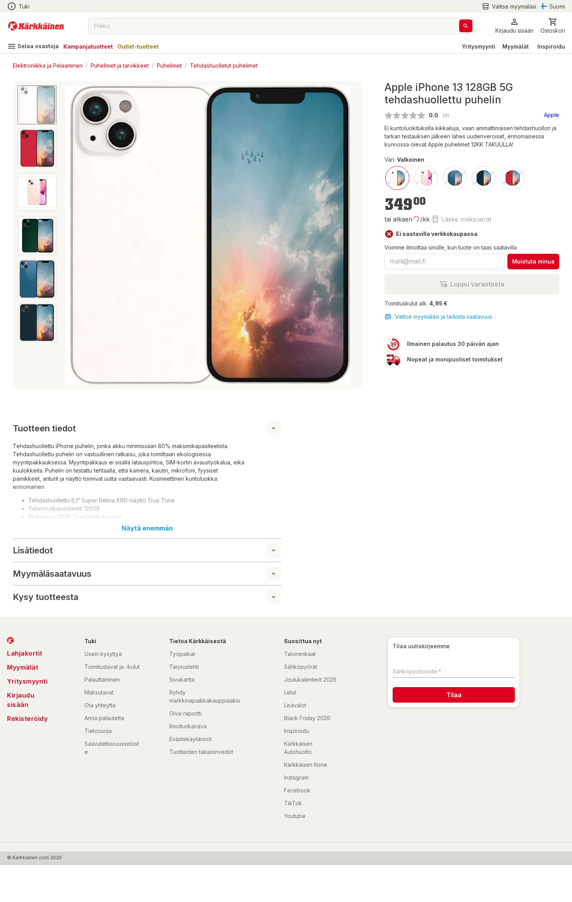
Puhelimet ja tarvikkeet (120, 65)
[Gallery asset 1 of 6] (208, 234)
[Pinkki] (426, 178)
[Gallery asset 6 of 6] (37, 322)
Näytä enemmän (147, 528)
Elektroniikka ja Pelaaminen (47, 65)
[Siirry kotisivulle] (36, 26)
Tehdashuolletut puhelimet (224, 65)
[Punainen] (512, 178)
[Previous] (68, 235)
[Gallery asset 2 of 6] (37, 148)
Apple (551, 115)
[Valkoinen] (397, 178)
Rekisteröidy (27, 718)
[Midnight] (484, 178)
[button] (509, 6)
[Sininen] (455, 178)
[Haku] (465, 25)
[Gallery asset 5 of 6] (37, 279)
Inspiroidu (551, 46)
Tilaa (453, 695)
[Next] (347, 235)
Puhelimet (169, 65)
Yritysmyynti (478, 46)
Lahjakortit (24, 653)
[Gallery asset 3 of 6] (37, 192)
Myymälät (515, 46)
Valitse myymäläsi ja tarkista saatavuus (443, 316)
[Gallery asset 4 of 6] (37, 235)
